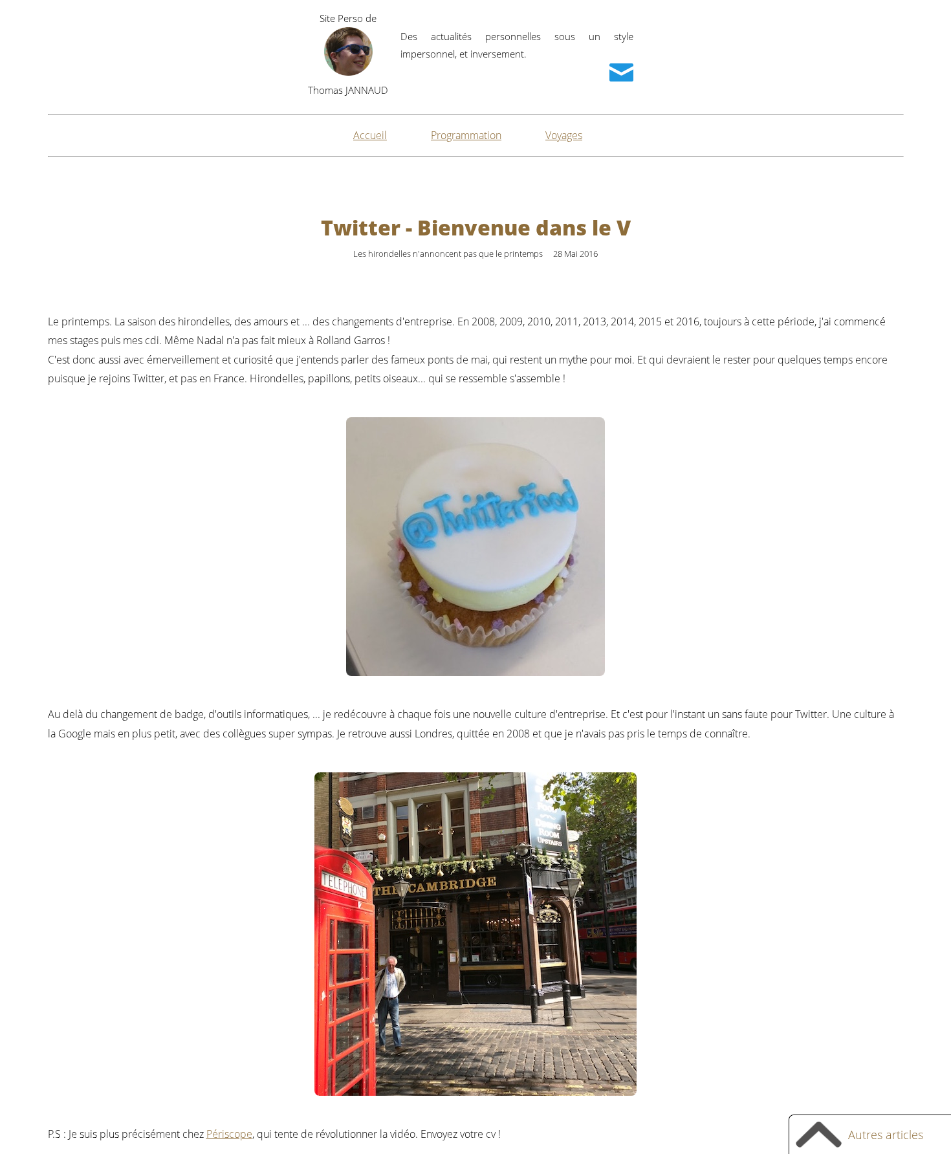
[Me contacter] (621, 72)
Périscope (229, 1134)
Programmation (466, 135)
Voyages (563, 135)
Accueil (370, 135)
